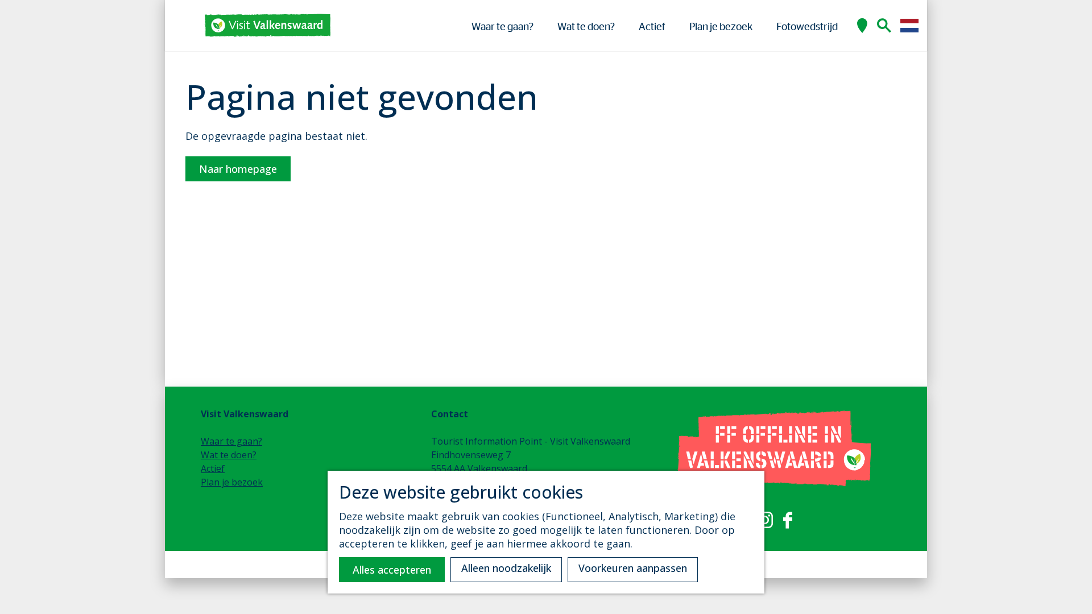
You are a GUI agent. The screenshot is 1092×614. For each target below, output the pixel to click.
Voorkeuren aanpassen (632, 568)
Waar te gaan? (231, 441)
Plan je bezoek (232, 482)
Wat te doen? (229, 455)
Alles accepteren (392, 569)
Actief (213, 468)
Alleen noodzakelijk (506, 568)
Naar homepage (238, 169)
